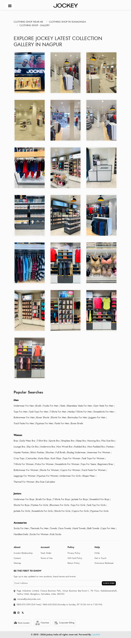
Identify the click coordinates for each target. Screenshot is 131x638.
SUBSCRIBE (109, 583)
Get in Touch (100, 558)
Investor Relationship (23, 553)
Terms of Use (47, 558)
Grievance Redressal (103, 563)
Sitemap (17, 563)
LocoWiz (96, 634)
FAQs (97, 553)
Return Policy (74, 563)
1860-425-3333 (49, 604)
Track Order (46, 553)
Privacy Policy (74, 553)
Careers (17, 558)
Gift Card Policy (75, 558)
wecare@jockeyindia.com (29, 599)
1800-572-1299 (23, 604)
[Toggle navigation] (10, 5)
